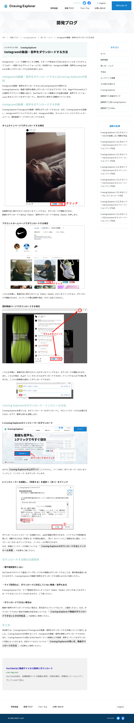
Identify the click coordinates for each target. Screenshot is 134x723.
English (102, 3)
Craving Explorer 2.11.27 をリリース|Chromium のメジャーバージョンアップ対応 (113, 182)
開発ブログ (14, 37)
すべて (103, 53)
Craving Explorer (29, 37)
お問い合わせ (100, 8)
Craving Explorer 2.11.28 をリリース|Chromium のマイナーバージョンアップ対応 (113, 170)
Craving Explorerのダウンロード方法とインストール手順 (44, 548)
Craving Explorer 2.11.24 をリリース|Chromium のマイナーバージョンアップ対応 (113, 217)
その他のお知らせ (107, 84)
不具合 (103, 72)
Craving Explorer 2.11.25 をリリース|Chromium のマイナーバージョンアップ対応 (113, 204)
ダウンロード (121, 5)
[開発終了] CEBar (107, 108)
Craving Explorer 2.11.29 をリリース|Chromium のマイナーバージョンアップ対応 (113, 157)
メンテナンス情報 (107, 78)
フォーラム (84, 8)
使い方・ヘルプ (46, 37)
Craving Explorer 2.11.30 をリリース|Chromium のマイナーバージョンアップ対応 (113, 145)
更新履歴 (54, 8)
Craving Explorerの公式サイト (24, 469)
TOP (3, 37)
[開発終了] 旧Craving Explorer (113, 102)
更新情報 (104, 59)
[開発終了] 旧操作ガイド (110, 96)
